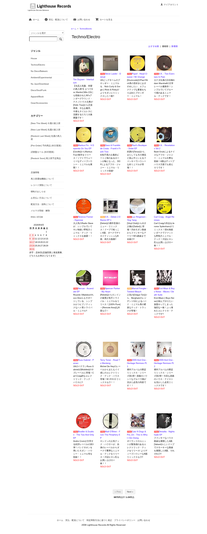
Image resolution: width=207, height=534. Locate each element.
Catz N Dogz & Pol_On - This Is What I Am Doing (137, 434)
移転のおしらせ (38, 191)
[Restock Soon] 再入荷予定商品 (46, 158)
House (34, 58)
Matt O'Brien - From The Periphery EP (110, 434)
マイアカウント (171, 4)
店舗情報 (35, 172)
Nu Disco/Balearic (39, 71)
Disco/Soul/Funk (38, 90)
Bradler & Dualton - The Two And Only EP (83, 434)
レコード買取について (41, 185)
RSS (33, 217)
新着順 (174, 46)
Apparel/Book (37, 96)
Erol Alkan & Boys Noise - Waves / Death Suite (164, 291)
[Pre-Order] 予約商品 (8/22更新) (46, 145)
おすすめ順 (153, 46)
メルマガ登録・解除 (40, 210)
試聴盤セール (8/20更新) (42, 152)
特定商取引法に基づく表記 (99, 520)
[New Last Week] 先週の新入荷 (45, 129)
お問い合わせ (83, 19)
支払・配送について (58, 19)
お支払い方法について (41, 198)
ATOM (40, 217)
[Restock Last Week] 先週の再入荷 (46, 137)
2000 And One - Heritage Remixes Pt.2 (164, 363)
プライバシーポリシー (124, 520)
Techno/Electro (86, 29)
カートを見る (106, 19)
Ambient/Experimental (41, 77)
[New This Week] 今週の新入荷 (45, 123)
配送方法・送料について (42, 204)
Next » (130, 491)
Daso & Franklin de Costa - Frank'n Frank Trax (110, 148)
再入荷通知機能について (42, 179)
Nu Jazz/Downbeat (40, 84)
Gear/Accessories (39, 103)
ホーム (36, 19)
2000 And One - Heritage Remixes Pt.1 (137, 363)
